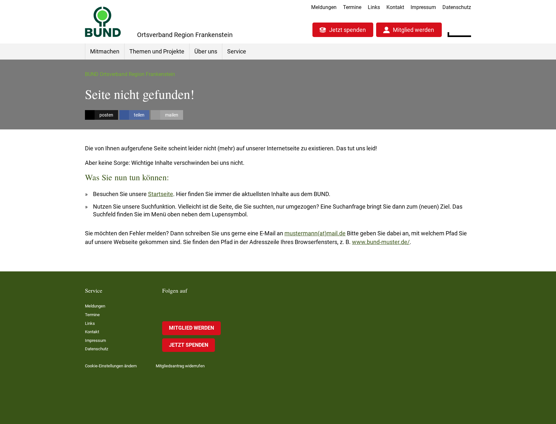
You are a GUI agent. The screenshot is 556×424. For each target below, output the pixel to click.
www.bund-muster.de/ (381, 242)
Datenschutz (456, 7)
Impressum (423, 7)
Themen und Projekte (156, 51)
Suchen (466, 29)
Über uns (205, 51)
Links (374, 7)
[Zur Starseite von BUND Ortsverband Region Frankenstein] (103, 21)
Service (236, 51)
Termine (352, 7)
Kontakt (395, 7)
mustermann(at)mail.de (315, 233)
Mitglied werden (413, 29)
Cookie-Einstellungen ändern (111, 365)
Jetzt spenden (347, 29)
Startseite (160, 194)
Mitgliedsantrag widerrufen (180, 365)
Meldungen (324, 7)
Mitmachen (104, 51)
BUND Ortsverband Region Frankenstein (130, 74)
